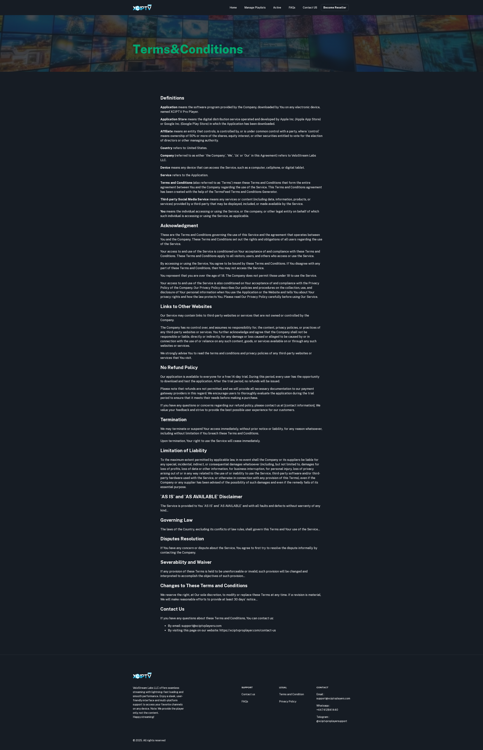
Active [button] (277, 7)
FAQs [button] (292, 7)
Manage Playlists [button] (255, 7)
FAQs (245, 701)
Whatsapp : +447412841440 (327, 707)
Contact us (248, 694)
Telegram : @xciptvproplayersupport (331, 719)
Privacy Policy (287, 701)
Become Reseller (334, 7)
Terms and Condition (291, 694)
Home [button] (233, 7)
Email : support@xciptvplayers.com (333, 696)
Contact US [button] (310, 7)
